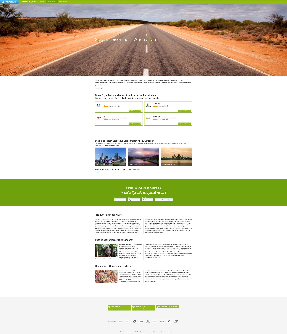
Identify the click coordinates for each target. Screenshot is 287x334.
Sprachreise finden (164, 200)
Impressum (130, 331)
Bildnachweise (153, 331)
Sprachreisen (51, 2)
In (114, 197)
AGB (136, 331)
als (129, 197)
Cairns (96, 172)
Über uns (169, 331)
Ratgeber (42, 2)
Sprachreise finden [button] (29, 1)
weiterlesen (99, 88)
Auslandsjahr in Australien (102, 226)
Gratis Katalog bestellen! (135, 110)
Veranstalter (63, 2)
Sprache (144, 197)
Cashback (162, 331)
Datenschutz (143, 331)
